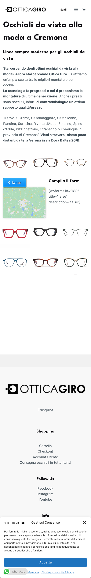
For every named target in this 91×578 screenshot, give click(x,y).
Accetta (45, 562)
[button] (85, 522)
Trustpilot (45, 410)
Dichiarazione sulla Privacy (57, 572)
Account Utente (45, 457)
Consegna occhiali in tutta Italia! (45, 462)
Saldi (63, 9)
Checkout (45, 451)
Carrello (45, 446)
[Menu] (76, 9)
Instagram (45, 494)
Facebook (45, 488)
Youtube (45, 499)
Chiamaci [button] (14, 182)
